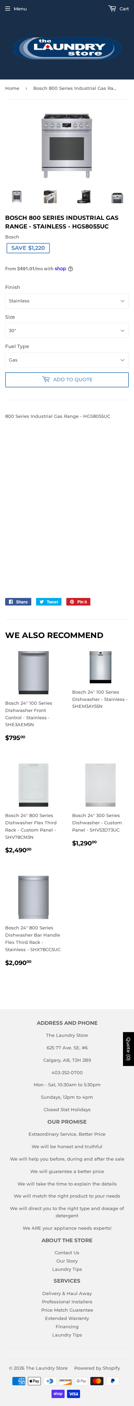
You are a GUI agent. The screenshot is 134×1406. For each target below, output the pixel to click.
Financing (67, 1326)
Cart (123, 8)
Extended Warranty (67, 1318)
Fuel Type (17, 346)
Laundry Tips (67, 1269)
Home (12, 88)
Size (10, 317)
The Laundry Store (47, 1368)
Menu (20, 8)
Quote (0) (128, 1049)
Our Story (67, 1261)
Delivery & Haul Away (67, 1293)
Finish (12, 287)
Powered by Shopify (97, 1368)
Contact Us (67, 1252)
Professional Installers (67, 1301)
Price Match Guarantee (67, 1310)
